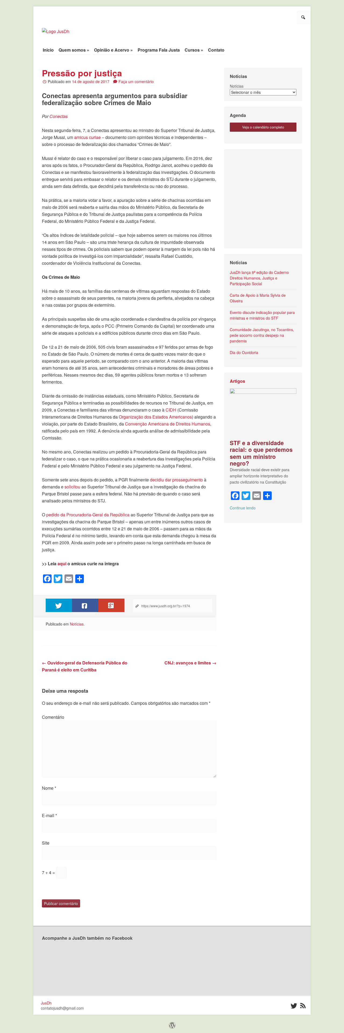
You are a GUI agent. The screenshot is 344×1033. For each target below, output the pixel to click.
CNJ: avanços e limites (190, 663)
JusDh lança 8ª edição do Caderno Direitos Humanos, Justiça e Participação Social (259, 278)
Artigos (237, 381)
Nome (49, 788)
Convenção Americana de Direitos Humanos (167, 424)
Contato (216, 50)
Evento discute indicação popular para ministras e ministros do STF (262, 315)
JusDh (46, 1003)
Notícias (77, 624)
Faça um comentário (136, 81)
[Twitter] (293, 1006)
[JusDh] (55, 29)
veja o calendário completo (263, 127)
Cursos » (194, 50)
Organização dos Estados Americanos (155, 417)
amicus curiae (87, 137)
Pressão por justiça (82, 73)
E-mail (49, 815)
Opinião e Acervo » (113, 50)
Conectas (58, 116)
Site (45, 843)
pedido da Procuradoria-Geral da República (88, 515)
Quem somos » (74, 50)
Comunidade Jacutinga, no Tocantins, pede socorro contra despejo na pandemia (262, 335)
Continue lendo (243, 507)
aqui (62, 563)
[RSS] (303, 1006)
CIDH (171, 410)
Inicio (48, 50)
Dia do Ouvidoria (244, 352)
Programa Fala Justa (159, 50)
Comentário (53, 717)
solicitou (72, 487)
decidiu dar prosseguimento (176, 480)
